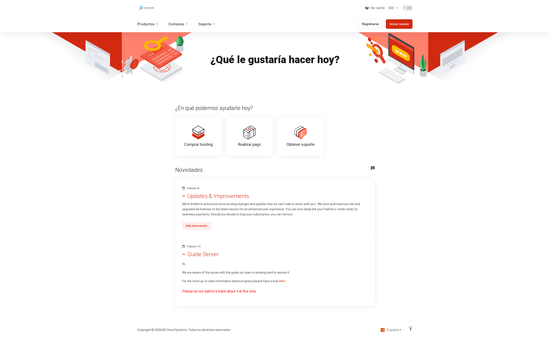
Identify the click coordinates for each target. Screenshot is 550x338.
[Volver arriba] (410, 328)
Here (282, 281)
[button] (275, 208)
